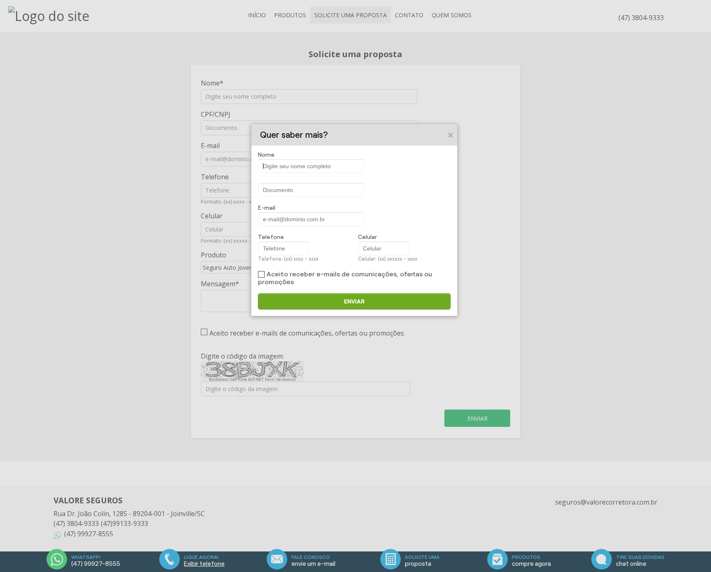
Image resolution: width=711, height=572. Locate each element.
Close (451, 135)
